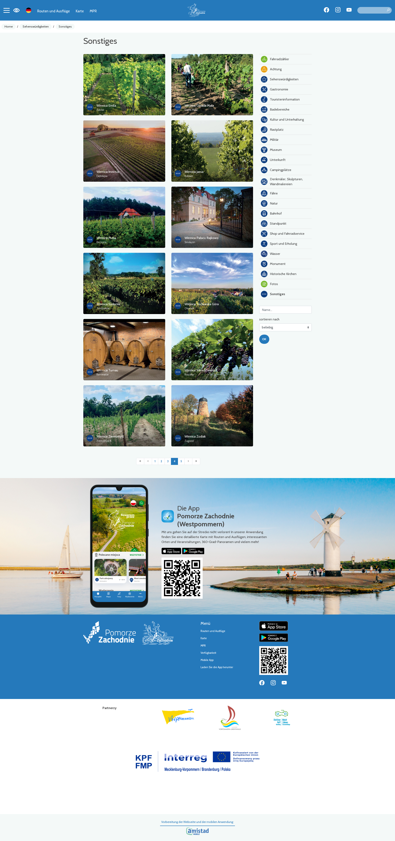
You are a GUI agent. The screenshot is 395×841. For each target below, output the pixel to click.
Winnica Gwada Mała (199, 105)
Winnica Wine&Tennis (200, 370)
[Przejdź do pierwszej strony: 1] (140, 461)
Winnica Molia (106, 238)
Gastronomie (279, 89)
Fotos (274, 284)
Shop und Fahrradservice (287, 234)
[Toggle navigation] (6, 10)
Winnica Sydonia (108, 304)
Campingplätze (280, 170)
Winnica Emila (106, 105)
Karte (80, 11)
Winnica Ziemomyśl (110, 436)
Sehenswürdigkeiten (36, 26)
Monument (278, 264)
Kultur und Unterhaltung (287, 119)
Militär (274, 140)
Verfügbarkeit (208, 652)
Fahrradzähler (279, 59)
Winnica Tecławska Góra (202, 304)
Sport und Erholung (283, 244)
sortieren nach (269, 319)
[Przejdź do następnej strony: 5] (188, 461)
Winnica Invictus (107, 172)
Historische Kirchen (283, 274)
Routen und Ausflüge (53, 11)
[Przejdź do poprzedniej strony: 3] (148, 461)
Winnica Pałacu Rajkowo (201, 238)
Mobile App (207, 660)
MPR (93, 11)
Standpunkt (278, 223)
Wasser (275, 254)
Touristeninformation (285, 99)
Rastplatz (276, 130)
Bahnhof (276, 213)
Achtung (276, 69)
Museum (276, 150)
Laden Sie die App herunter (217, 667)
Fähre (274, 193)
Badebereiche (279, 109)
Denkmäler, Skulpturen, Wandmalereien (286, 181)
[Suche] (388, 10)
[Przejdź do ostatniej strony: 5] (196, 461)
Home (9, 26)
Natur (274, 203)
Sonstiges (65, 26)
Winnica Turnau (107, 370)
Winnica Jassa (194, 172)
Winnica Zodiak (195, 436)
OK (264, 339)
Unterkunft (278, 160)
